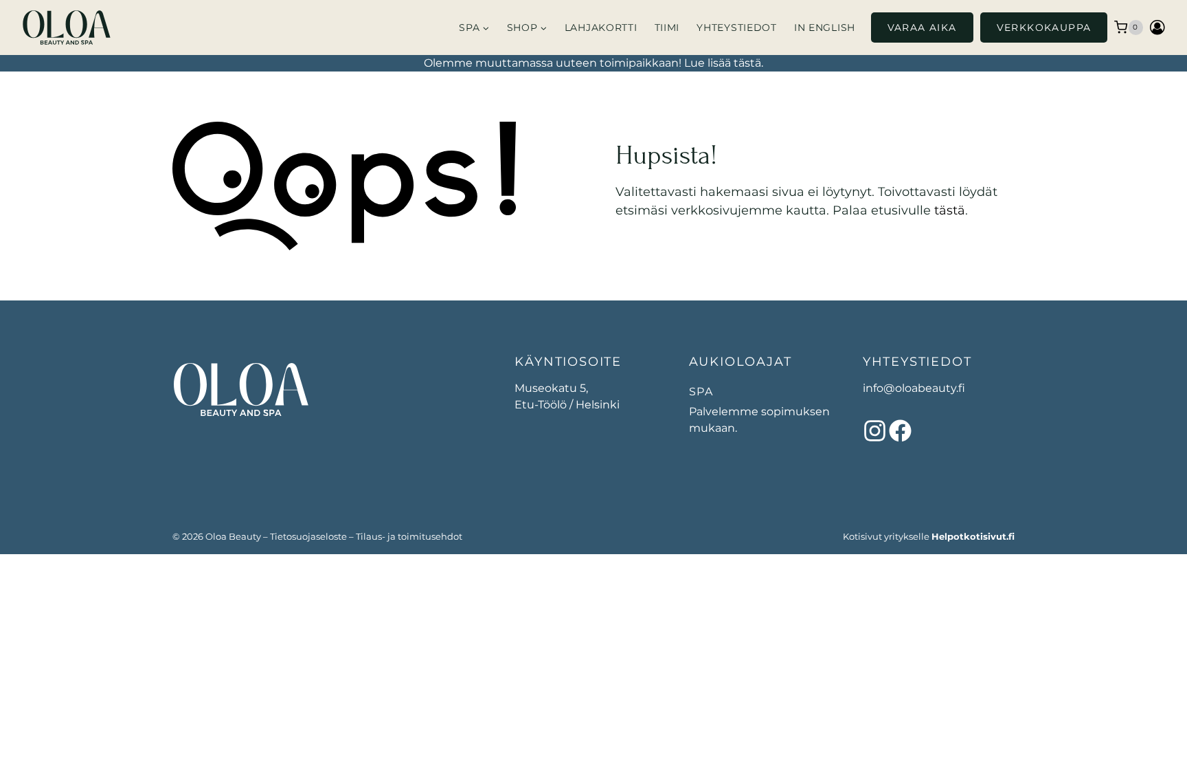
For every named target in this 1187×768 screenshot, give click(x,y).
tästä (949, 210)
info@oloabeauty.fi (914, 388)
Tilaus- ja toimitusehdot (409, 536)
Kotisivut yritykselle (929, 536)
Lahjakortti (601, 27)
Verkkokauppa (1044, 27)
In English (824, 27)
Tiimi (667, 27)
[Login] (1157, 27)
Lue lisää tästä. (723, 62)
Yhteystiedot (736, 27)
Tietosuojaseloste (308, 536)
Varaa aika (922, 27)
